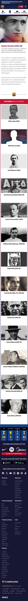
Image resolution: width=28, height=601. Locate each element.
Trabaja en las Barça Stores (18, 533)
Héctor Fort (17, 495)
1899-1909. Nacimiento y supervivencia (5, 569)
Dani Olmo (4, 513)
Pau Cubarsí (17, 482)
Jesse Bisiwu (18, 514)
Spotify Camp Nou (18, 523)
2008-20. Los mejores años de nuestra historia (5, 556)
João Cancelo (18, 497)
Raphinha (17, 505)
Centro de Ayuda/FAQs (5, 536)
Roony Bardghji (18, 507)
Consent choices (18, 593)
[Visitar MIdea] (21, 449)
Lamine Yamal (18, 503)
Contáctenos (12, 590)
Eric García (17, 494)
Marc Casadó (5, 509)
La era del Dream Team (5, 561)
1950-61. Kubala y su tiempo (5, 565)
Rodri (3, 516)
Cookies (22, 588)
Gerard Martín (18, 490)
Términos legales (5, 588)
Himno (16, 530)
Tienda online (5, 534)
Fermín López (5, 507)
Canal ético (17, 526)
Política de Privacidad (15, 588)
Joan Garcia (4, 484)
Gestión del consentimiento (7, 593)
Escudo (16, 528)
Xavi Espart (17, 484)
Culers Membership (5, 523)
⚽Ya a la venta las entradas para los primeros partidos (12, 2)
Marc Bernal (4, 514)
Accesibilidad (5, 590)
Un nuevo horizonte (4, 552)
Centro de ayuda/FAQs (21, 590)
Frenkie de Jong (5, 511)
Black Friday (4, 543)
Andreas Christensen (17, 487)
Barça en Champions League (4, 575)
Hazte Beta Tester (4, 540)
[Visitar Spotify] (11, 449)
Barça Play (4, 526)
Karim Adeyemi (18, 513)
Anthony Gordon (17, 510)
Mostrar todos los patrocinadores (14, 453)
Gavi (3, 503)
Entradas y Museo (4, 529)
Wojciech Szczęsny (4, 481)
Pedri (3, 505)
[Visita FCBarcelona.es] (2, 7)
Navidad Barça (5, 545)
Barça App (4, 532)
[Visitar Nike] (4, 449)
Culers (20, 6)
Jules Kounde (18, 492)
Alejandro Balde (18, 481)
